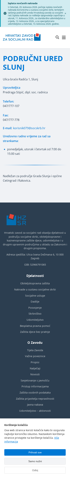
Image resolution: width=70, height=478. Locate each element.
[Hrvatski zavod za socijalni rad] (22, 43)
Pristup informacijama (35, 386)
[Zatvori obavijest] (65, 13)
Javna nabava (35, 404)
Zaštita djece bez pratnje (35, 332)
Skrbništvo (35, 313)
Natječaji (35, 368)
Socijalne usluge (35, 295)
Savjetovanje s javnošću (35, 380)
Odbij (35, 470)
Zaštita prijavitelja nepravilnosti (35, 398)
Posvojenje (35, 307)
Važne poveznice (35, 356)
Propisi (35, 362)
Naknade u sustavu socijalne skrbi (35, 289)
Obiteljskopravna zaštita (35, 283)
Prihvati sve (35, 452)
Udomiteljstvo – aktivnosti (35, 410)
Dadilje (35, 301)
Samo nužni (35, 461)
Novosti (35, 374)
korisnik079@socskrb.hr (29, 128)
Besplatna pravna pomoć (35, 326)
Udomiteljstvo (35, 319)
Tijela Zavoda (35, 350)
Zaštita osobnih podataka (35, 392)
